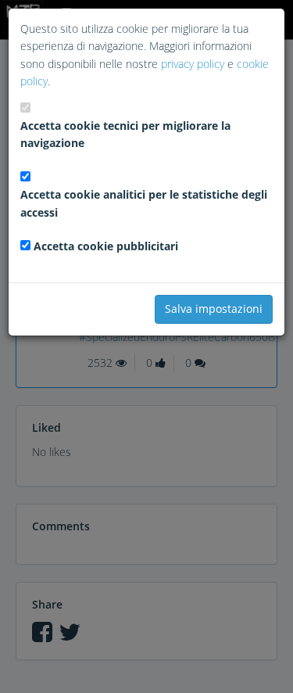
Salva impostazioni (214, 308)
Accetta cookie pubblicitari (106, 246)
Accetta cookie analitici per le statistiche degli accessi (143, 203)
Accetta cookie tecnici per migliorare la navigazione (125, 134)
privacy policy (192, 63)
